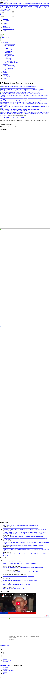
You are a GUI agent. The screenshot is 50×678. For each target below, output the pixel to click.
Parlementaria (6, 75)
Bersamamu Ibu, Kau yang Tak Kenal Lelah (13, 588)
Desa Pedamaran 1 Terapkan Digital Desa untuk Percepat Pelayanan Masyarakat (20, 102)
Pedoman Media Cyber (8, 660)
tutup (1, 34)
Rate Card (5, 661)
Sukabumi (7, 48)
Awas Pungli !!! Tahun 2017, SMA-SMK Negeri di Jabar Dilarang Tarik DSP (20, 571)
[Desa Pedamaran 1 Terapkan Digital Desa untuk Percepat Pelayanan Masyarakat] (20, 101)
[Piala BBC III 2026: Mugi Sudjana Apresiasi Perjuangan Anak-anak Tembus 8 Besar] (20, 92)
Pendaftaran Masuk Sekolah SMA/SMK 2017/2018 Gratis (16, 584)
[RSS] (3, 656)
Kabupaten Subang (10, 44)
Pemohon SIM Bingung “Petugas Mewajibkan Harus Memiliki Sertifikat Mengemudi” (23, 567)
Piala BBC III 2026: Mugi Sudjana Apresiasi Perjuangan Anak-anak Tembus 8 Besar (20, 93)
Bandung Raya (6, 57)
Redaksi (5, 659)
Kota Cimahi (8, 59)
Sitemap (5, 663)
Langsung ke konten (5, 0)
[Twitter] (3, 649)
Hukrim (4, 79)
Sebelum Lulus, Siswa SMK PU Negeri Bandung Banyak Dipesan (18, 576)
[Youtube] (3, 654)
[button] (13, 12)
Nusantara (5, 64)
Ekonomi (5, 72)
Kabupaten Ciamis (9, 49)
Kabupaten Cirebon (10, 55)
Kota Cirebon (8, 54)
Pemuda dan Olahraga (8, 77)
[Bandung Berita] (4, 10)
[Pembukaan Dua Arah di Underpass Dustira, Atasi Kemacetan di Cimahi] (18, 86)
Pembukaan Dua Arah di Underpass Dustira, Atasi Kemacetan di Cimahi (17, 3)
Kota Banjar (8, 47)
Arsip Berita (5, 667)
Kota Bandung (8, 58)
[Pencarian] (0, 15)
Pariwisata (5, 78)
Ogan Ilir (7, 69)
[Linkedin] (3, 652)
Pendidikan (5, 71)
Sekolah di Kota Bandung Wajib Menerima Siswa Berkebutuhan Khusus (20, 580)
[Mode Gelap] (0, 13)
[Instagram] (3, 651)
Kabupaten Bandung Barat (11, 62)
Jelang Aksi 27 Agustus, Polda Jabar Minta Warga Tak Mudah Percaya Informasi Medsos (24, 4)
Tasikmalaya (8, 52)
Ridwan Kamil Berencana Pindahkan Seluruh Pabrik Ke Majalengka (19, 563)
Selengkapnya (3, 129)
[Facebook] (3, 648)
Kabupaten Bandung (10, 61)
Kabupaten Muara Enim (11, 67)
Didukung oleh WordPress (6, 665)
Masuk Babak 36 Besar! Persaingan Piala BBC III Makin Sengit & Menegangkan (19, 110)
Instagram (5, 669)
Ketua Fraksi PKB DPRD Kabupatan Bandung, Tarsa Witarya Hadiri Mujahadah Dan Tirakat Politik (24, 113)
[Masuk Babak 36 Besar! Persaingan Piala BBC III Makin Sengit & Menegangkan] (19, 109)
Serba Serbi (5, 74)
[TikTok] (3, 655)
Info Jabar (5, 42)
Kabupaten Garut (9, 45)
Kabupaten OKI (9, 68)
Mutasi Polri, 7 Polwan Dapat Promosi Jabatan (13, 118)
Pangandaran (8, 51)
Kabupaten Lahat (9, 65)
